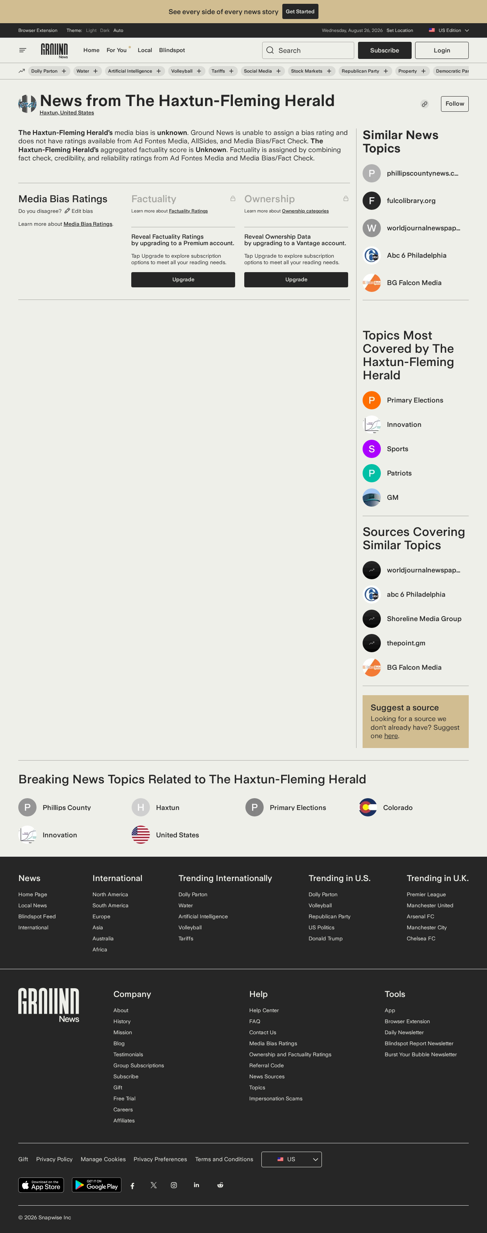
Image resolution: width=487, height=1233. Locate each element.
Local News (32, 905)
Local (145, 50)
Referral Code (266, 1065)
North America (110, 894)
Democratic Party (454, 71)
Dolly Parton (44, 71)
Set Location (400, 30)
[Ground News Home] (54, 51)
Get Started (300, 11)
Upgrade (183, 279)
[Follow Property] (423, 71)
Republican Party (360, 71)
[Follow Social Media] (278, 71)
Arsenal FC (420, 916)
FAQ (254, 1021)
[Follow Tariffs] (231, 71)
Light (91, 30)
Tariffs (218, 71)
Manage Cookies (103, 1159)
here (391, 736)
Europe (101, 916)
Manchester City (427, 927)
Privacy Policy (54, 1159)
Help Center (264, 1010)
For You (117, 50)
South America (110, 905)
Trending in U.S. (340, 878)
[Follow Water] (95, 71)
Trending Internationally (225, 878)
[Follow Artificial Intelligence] (158, 71)
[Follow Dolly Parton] (63, 71)
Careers (123, 1109)
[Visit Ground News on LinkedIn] (196, 1185)
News (29, 878)
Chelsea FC (421, 938)
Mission (122, 1032)
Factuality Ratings (188, 211)
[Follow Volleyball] (199, 71)
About (120, 1010)
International (33, 927)
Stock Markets (306, 71)
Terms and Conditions (224, 1159)
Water (82, 71)
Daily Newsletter (404, 1032)
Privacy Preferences (160, 1159)
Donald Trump (326, 938)
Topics (257, 1087)
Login (442, 50)
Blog (119, 1043)
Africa (99, 949)
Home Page (32, 894)
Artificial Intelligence (130, 71)
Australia (103, 938)
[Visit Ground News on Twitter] (153, 1185)
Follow (455, 103)
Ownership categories (305, 211)
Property (407, 71)
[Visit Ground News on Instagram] (173, 1185)
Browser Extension (37, 30)
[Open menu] (22, 50)
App (390, 1010)
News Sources (267, 1076)
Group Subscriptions (138, 1065)
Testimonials (128, 1054)
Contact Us (262, 1032)
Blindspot (172, 50)
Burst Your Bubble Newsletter (421, 1054)
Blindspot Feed (37, 916)
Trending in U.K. (438, 878)
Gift (117, 1087)
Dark (105, 30)
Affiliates (124, 1120)
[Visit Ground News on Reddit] (220, 1185)
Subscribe (384, 50)
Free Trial (124, 1098)
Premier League (426, 894)
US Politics (321, 927)
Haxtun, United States (67, 112)
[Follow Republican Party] (385, 71)
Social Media (258, 71)
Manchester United (430, 905)
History (122, 1021)
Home (91, 50)
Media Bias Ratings (88, 224)
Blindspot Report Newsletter (419, 1043)
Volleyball (182, 71)
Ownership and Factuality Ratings (290, 1054)
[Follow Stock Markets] (328, 71)
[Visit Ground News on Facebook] (132, 1185)
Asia (97, 927)
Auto (118, 30)
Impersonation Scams (275, 1098)
